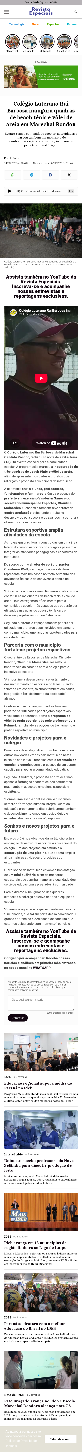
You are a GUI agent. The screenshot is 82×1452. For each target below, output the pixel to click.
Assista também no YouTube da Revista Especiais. (41, 279)
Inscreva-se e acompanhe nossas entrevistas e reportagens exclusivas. (41, 291)
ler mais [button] (11, 1446)
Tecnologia (16, 24)
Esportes (53, 24)
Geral (35, 24)
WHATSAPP (42, 968)
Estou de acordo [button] (60, 1439)
